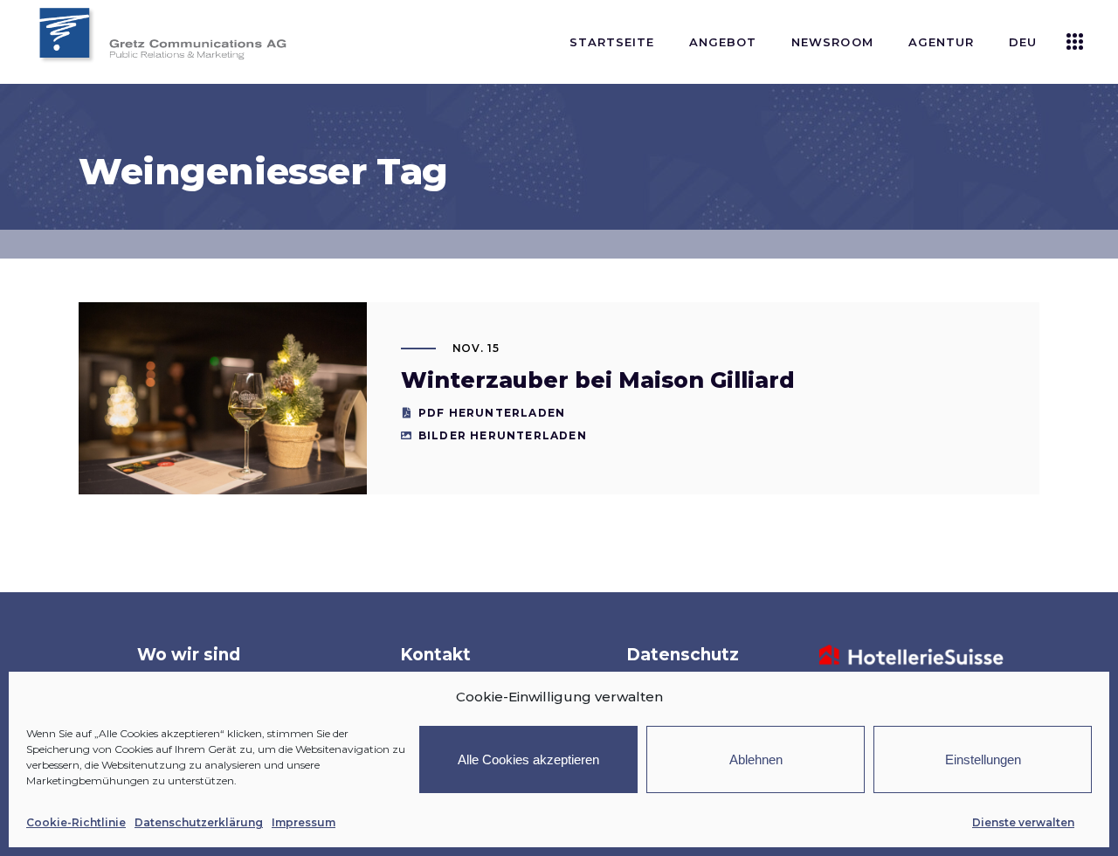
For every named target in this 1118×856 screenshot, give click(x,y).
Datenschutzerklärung (199, 822)
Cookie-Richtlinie (76, 822)
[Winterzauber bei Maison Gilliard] (223, 398)
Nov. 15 (476, 348)
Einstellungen (983, 759)
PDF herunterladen (491, 412)
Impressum (303, 822)
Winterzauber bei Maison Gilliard (598, 380)
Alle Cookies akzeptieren (528, 759)
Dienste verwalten (1023, 822)
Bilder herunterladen (502, 435)
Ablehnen (756, 759)
